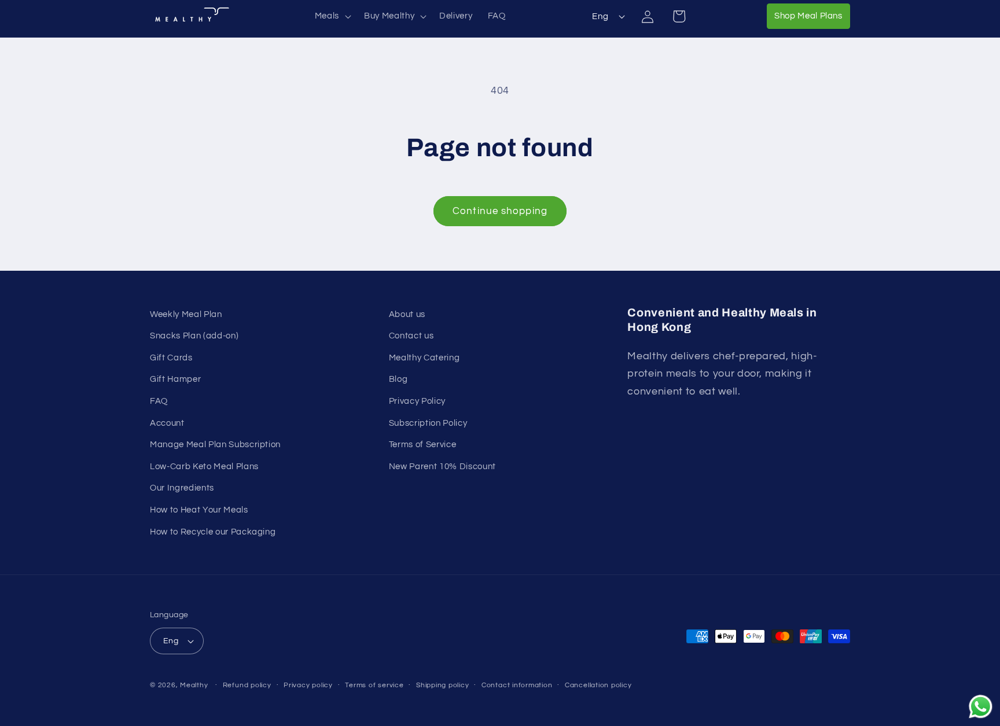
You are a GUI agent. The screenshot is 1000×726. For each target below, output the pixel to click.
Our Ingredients (182, 487)
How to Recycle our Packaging (212, 531)
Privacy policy (308, 685)
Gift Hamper (175, 379)
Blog (398, 379)
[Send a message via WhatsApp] (980, 706)
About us (407, 314)
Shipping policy (442, 685)
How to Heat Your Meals (199, 509)
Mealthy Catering (424, 357)
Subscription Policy (428, 423)
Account (167, 423)
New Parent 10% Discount (442, 466)
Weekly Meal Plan (186, 314)
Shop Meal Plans (812, 15)
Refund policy (247, 685)
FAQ (159, 401)
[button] (331, 16)
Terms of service (374, 685)
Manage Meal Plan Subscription (215, 444)
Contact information (517, 685)
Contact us (411, 335)
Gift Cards (171, 357)
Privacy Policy (417, 401)
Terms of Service (423, 444)
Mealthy (194, 685)
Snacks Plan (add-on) (194, 335)
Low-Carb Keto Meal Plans (204, 466)
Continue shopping (500, 211)
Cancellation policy (598, 685)
